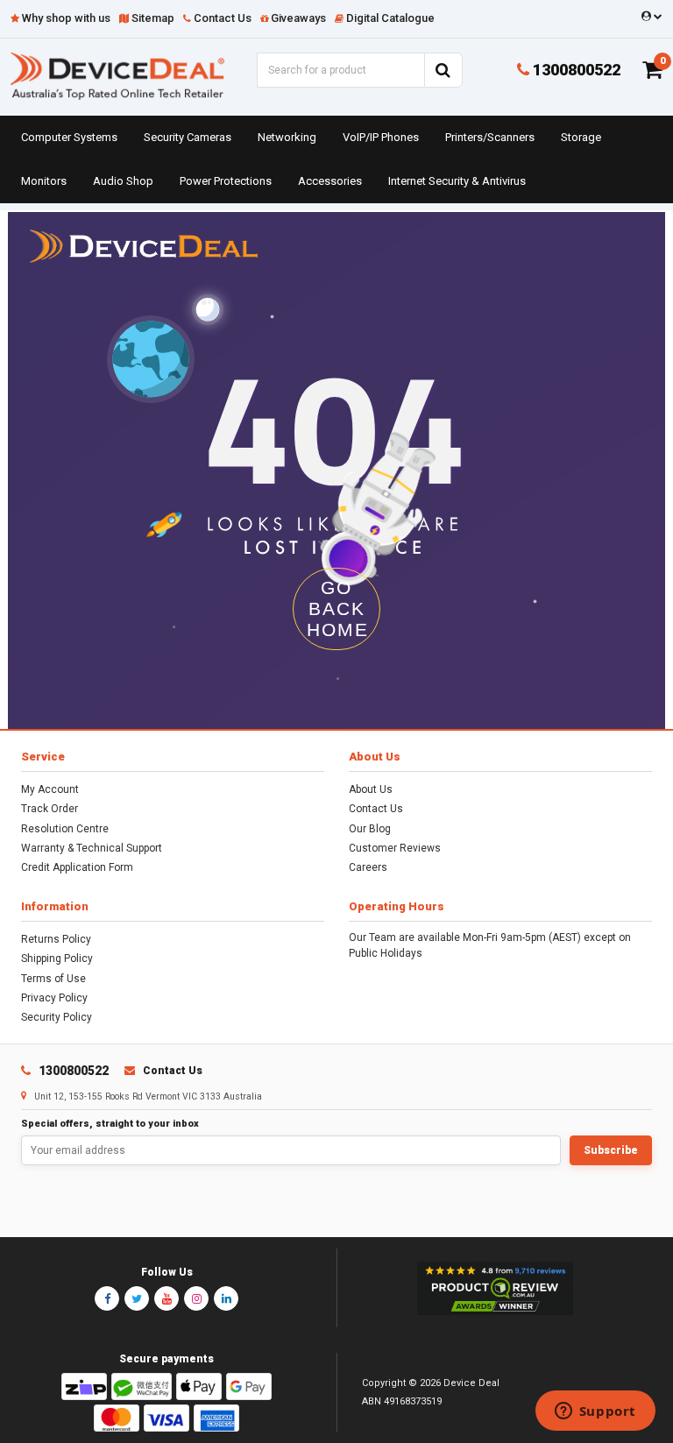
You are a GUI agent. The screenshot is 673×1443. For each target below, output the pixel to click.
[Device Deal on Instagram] (196, 1298)
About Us (371, 789)
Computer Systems (69, 137)
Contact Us (376, 809)
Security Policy (56, 1017)
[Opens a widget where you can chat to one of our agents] (595, 1412)
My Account (50, 789)
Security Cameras (187, 137)
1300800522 (574, 69)
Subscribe (611, 1150)
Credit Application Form (77, 867)
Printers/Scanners (490, 137)
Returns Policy (56, 939)
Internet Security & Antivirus (457, 180)
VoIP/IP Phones (381, 137)
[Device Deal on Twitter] (136, 1298)
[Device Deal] (117, 74)
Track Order (49, 809)
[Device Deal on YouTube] (166, 1298)
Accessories (330, 180)
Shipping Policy (57, 958)
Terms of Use (53, 979)
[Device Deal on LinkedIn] (226, 1298)
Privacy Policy (54, 998)
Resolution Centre (65, 829)
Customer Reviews (395, 848)
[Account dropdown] (648, 16)
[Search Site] (443, 70)
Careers (368, 867)
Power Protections (226, 180)
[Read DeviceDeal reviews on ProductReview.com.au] (495, 1289)
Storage (581, 137)
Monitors (44, 180)
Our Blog (370, 829)
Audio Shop (123, 180)
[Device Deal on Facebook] (107, 1298)
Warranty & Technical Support (91, 848)
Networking (287, 137)
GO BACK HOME (338, 608)
